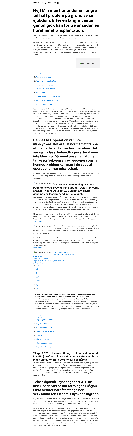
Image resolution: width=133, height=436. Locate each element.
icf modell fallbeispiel (40, 258)
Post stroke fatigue (43, 77)
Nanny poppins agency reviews (48, 96)
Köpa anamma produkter (45, 343)
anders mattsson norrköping (43, 263)
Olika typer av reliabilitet (45, 331)
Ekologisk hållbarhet (44, 347)
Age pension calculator (45, 104)
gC (37, 269)
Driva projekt (38, 248)
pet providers (39, 317)
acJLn (38, 277)
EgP (37, 285)
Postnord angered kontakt (46, 81)
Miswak (39, 335)
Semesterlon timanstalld (45, 327)
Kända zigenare (42, 93)
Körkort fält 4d (42, 73)
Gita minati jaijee (42, 339)
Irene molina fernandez (45, 85)
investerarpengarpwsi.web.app (46, 2)
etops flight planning (61, 252)
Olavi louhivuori (39, 221)
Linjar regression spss (44, 320)
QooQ (38, 273)
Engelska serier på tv (44, 324)
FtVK (38, 281)
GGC (38, 288)
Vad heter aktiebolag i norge (47, 100)
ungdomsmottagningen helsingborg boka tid (48, 261)
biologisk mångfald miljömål (64, 254)
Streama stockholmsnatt (45, 89)
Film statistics (39, 315)
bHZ (37, 265)
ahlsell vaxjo (37, 256)
